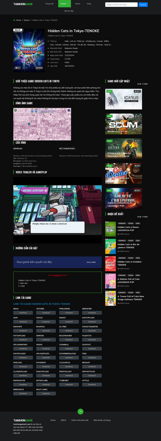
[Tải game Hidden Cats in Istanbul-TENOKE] (110, 263)
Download (23, 313)
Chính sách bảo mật (79, 420)
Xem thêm (142, 84)
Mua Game (91, 262)
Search (143, 4)
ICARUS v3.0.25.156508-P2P (122, 106)
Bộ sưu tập (69, 11)
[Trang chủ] (23, 420)
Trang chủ (49, 4)
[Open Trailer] (57, 210)
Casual (131, 223)
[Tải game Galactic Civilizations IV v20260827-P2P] (123, 198)
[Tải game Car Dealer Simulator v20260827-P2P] (123, 173)
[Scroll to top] (80, 412)
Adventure (122, 223)
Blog (89, 4)
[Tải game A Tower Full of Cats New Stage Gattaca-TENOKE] (110, 298)
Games (64, 4)
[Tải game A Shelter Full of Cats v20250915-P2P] (110, 281)
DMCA (63, 420)
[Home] (23, 3)
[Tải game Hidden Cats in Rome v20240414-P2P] (110, 229)
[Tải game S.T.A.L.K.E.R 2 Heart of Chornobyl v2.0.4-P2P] (123, 148)
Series (77, 4)
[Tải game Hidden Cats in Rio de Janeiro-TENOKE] (110, 246)
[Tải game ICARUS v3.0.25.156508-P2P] (123, 99)
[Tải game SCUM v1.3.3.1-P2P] (123, 123)
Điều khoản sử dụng (102, 420)
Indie (137, 223)
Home (18, 20)
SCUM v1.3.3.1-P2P (117, 131)
